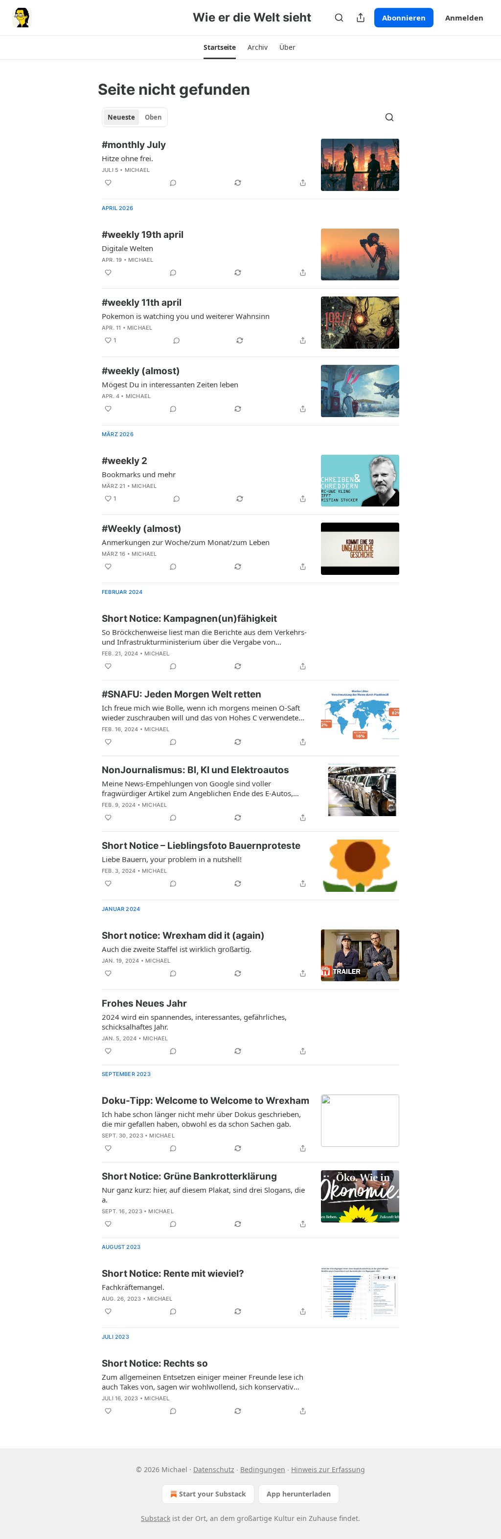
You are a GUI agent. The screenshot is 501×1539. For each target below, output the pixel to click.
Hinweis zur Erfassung (328, 1469)
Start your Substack (212, 1493)
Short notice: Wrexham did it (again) (183, 935)
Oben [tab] (153, 117)
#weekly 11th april (142, 302)
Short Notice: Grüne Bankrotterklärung (189, 1176)
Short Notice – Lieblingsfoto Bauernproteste (201, 845)
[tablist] (135, 117)
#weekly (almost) (141, 371)
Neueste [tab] (121, 117)
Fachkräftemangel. (133, 1287)
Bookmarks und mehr (139, 474)
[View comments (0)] (173, 183)
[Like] (108, 183)
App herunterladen (299, 1493)
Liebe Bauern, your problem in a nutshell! (172, 859)
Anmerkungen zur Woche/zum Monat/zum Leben (186, 542)
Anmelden (464, 17)
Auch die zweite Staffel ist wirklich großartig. (176, 949)
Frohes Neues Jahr (144, 1003)
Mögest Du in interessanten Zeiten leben (170, 384)
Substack (155, 1518)
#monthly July (134, 144)
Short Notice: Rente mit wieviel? (173, 1273)
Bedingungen (262, 1469)
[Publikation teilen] (360, 17)
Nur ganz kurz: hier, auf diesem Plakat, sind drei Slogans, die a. (203, 1194)
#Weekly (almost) (142, 528)
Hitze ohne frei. (127, 158)
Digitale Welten (127, 248)
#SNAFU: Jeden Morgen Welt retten (181, 694)
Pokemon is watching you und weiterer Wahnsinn (186, 316)
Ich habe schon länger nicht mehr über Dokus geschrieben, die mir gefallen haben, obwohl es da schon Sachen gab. (201, 1119)
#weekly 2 (124, 460)
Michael (137, 170)
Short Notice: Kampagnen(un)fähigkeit (189, 618)
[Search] (339, 17)
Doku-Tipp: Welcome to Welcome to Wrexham (205, 1100)
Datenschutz (213, 1469)
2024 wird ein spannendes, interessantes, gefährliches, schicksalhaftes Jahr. (194, 1022)
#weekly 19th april (142, 234)
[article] (250, 165)
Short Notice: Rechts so (155, 1363)
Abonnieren (404, 17)
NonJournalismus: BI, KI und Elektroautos (195, 770)
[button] (220, 47)
